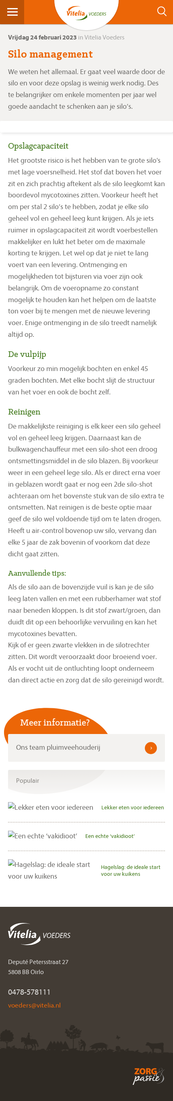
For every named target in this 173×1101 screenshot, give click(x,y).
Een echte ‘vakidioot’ (110, 836)
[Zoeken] (164, 11)
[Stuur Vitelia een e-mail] (34, 1005)
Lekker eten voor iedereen (132, 807)
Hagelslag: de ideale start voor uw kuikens (131, 870)
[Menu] (12, 11)
